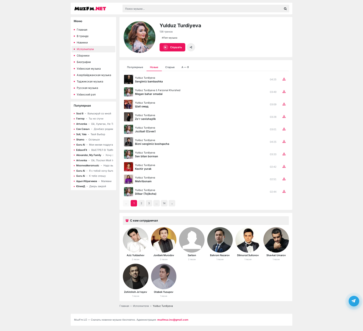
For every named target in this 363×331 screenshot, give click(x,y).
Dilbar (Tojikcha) (145, 193)
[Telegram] (354, 300)
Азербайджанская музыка (94, 75)
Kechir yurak (143, 168)
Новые (154, 67)
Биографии (84, 62)
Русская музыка (87, 87)
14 (164, 203)
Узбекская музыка (89, 68)
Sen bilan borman (146, 156)
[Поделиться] (191, 47)
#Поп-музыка (169, 37)
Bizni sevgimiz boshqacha (152, 143)
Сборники (83, 55)
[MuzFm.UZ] (96, 8)
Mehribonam (143, 181)
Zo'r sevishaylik (145, 118)
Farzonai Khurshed (169, 90)
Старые (170, 67)
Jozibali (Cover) (145, 131)
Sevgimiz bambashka (149, 81)
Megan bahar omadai (149, 93)
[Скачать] (284, 79)
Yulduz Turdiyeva (145, 77)
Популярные (135, 67)
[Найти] (285, 8)
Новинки (82, 42)
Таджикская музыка (90, 81)
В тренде (82, 36)
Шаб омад (141, 106)
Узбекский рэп (86, 94)
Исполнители (85, 49)
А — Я (185, 67)
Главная (82, 29)
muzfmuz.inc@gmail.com (172, 319)
